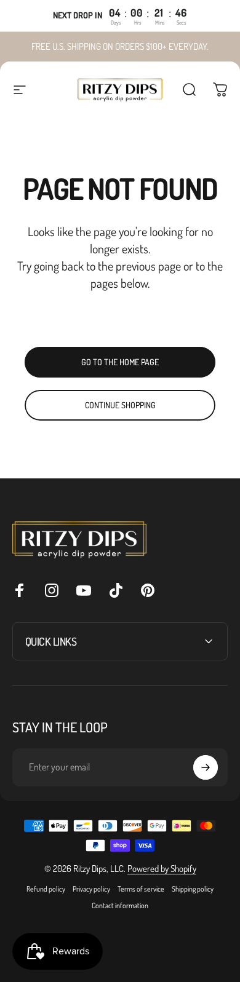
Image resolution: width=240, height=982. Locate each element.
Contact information (120, 905)
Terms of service (141, 888)
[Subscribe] (205, 767)
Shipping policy (193, 888)
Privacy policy (91, 888)
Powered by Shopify (161, 868)
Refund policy (45, 888)
